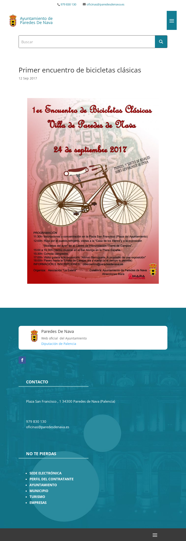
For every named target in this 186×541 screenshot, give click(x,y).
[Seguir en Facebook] (22, 360)
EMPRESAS (37, 502)
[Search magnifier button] (161, 42)
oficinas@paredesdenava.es (105, 4)
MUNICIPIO (38, 490)
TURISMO (37, 496)
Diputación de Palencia (58, 343)
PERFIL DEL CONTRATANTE (51, 479)
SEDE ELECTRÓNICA (45, 473)
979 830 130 (68, 4)
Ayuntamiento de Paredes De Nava (36, 20)
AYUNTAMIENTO (43, 485)
